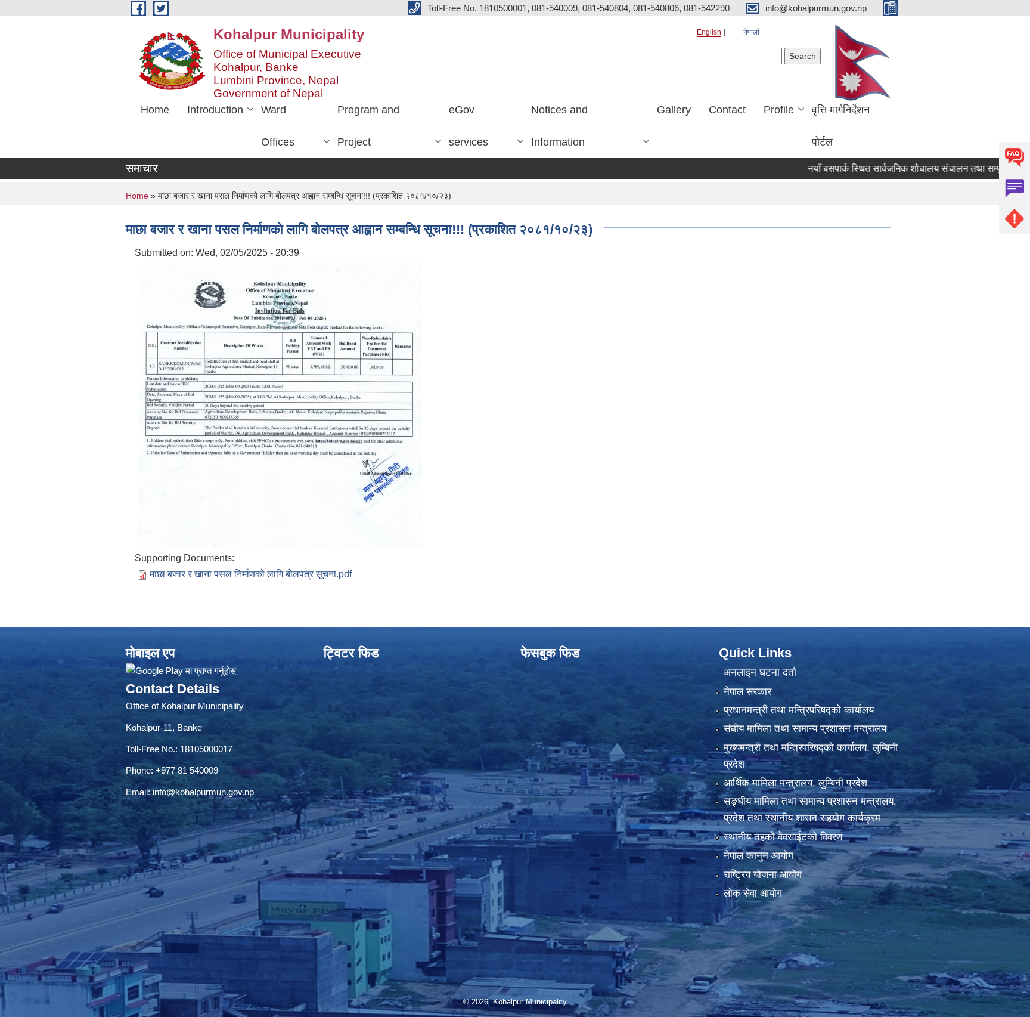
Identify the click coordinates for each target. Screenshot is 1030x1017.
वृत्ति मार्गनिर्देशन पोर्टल (841, 126)
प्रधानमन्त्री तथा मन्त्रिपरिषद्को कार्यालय (799, 710)
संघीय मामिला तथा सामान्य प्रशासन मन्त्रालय (805, 728)
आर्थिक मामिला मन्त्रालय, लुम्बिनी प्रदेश (795, 783)
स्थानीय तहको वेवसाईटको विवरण (783, 837)
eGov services (468, 126)
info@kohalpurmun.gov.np (203, 792)
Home (155, 110)
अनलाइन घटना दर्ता (760, 672)
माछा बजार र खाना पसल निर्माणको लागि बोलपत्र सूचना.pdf (251, 574)
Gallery (674, 110)
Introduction (215, 110)
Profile (779, 110)
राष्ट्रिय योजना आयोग (763, 874)
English (709, 32)
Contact (727, 110)
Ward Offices (277, 126)
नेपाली (751, 32)
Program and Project (368, 126)
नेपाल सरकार (747, 691)
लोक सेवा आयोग (753, 893)
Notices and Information (559, 126)
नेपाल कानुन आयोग (758, 855)
